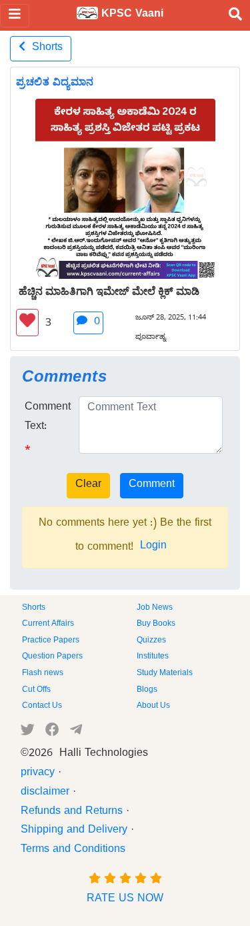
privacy (38, 774)
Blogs (147, 690)
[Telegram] (76, 732)
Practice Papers (50, 641)
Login (153, 547)
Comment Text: (48, 418)
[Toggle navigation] (14, 15)
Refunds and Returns (72, 812)
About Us (153, 706)
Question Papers (52, 657)
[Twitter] (28, 732)
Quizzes (151, 641)
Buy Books (156, 624)
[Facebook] (52, 732)
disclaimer (45, 793)
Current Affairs (48, 624)
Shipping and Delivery (74, 831)
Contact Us (42, 706)
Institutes (153, 657)
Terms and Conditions (73, 850)
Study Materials (165, 673)
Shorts (44, 48)
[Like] (27, 322)
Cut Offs (36, 690)
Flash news (42, 673)
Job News (155, 608)
